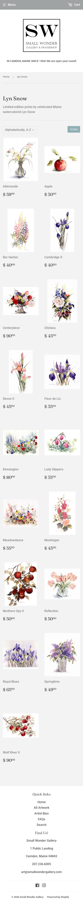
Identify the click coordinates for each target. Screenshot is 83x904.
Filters (74, 129)
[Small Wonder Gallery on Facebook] (37, 886)
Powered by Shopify (58, 897)
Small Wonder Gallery (31, 897)
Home (6, 76)
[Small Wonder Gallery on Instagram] (44, 886)
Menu (12, 5)
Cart (77, 5)
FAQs (41, 819)
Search (42, 825)
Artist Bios (41, 813)
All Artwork (41, 808)
